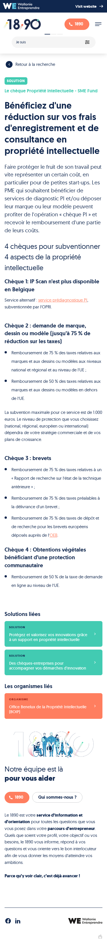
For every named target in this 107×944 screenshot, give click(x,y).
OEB (53, 535)
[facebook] (8, 921)
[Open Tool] (53, 40)
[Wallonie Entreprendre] (21, 6)
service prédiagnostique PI (62, 300)
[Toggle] (98, 24)
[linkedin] (17, 921)
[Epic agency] (100, 937)
